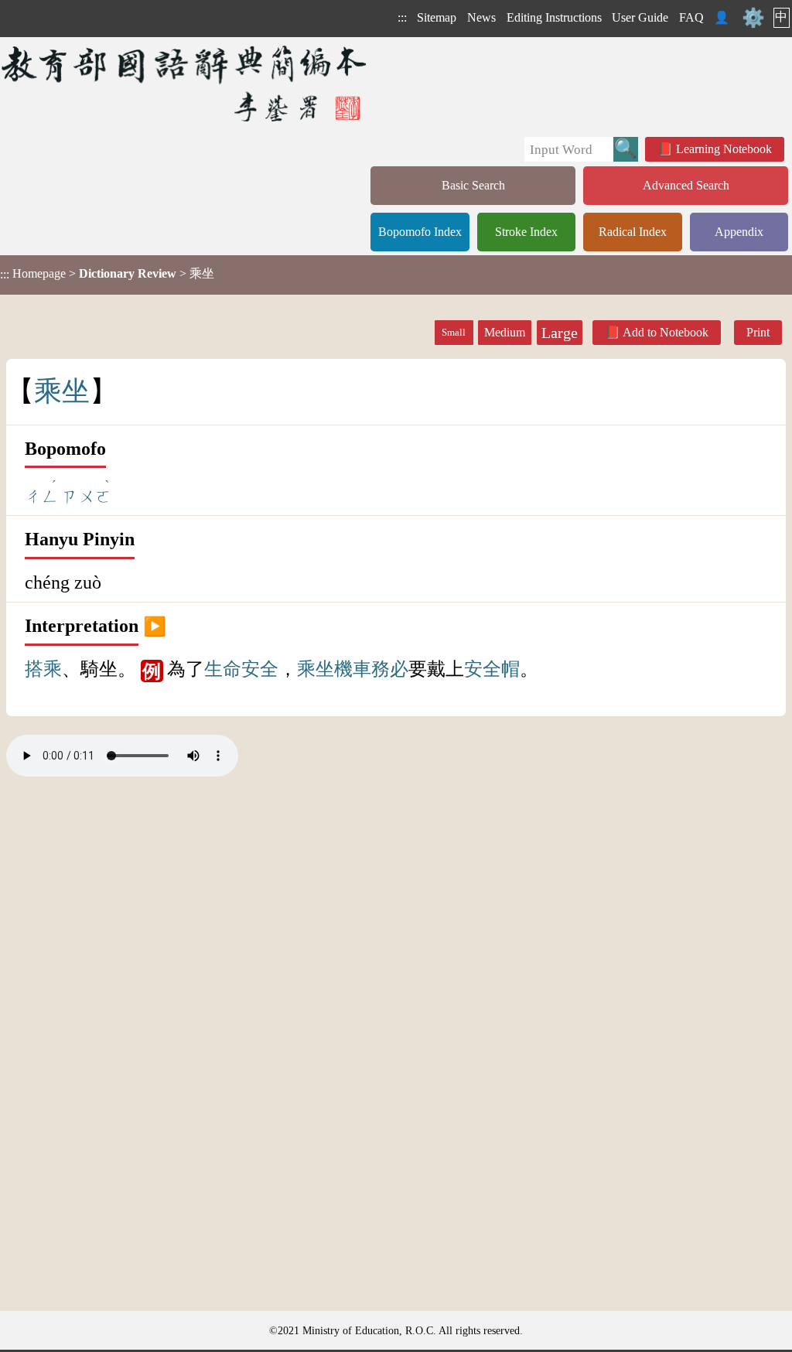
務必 (389, 669)
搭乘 (43, 669)
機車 (352, 669)
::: (402, 17)
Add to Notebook (665, 332)
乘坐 (315, 669)
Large (559, 332)
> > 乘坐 (107, 274)
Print (758, 332)
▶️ (154, 626)
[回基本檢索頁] (185, 83)
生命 (222, 669)
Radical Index (633, 231)
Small (454, 332)
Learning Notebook (724, 148)
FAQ (691, 17)
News (481, 17)
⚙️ (753, 18)
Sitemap (436, 17)
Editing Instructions (554, 17)
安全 (259, 669)
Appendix (739, 231)
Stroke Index (526, 231)
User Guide (640, 17)
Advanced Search (686, 185)
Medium (504, 332)
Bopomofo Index (420, 231)
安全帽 (492, 669)
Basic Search (473, 185)
